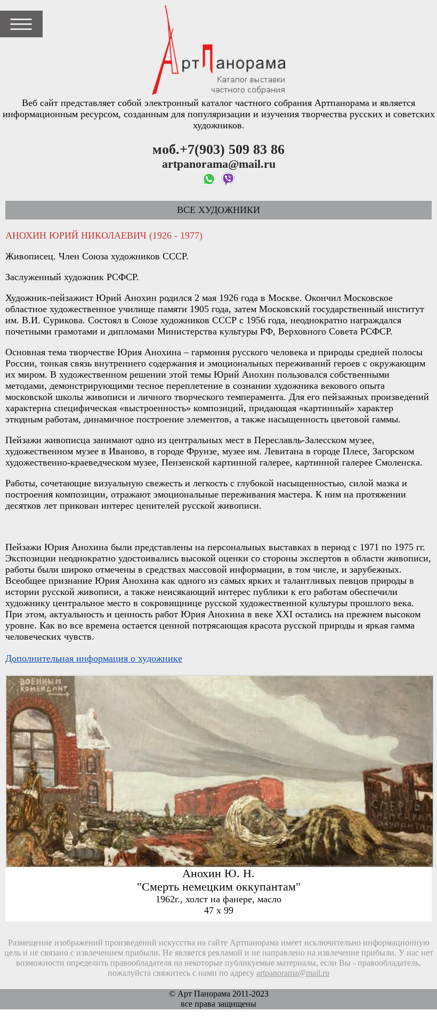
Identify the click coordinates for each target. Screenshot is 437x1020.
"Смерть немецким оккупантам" (219, 886)
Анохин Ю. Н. (218, 873)
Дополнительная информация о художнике (93, 658)
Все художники (218, 210)
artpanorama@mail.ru (292, 973)
